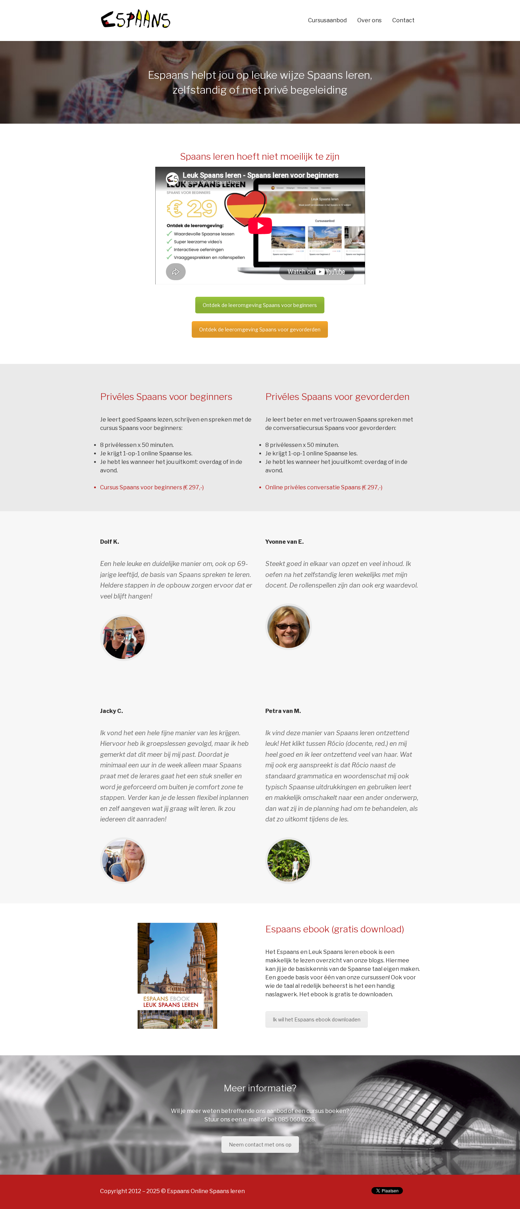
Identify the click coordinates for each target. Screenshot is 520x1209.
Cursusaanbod (327, 20)
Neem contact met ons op (260, 1145)
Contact (403, 20)
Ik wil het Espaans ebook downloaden (316, 1019)
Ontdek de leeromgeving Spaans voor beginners (260, 305)
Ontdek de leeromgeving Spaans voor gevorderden (259, 329)
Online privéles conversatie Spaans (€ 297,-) (323, 487)
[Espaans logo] (135, 18)
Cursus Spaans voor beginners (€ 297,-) (152, 487)
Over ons (369, 20)
